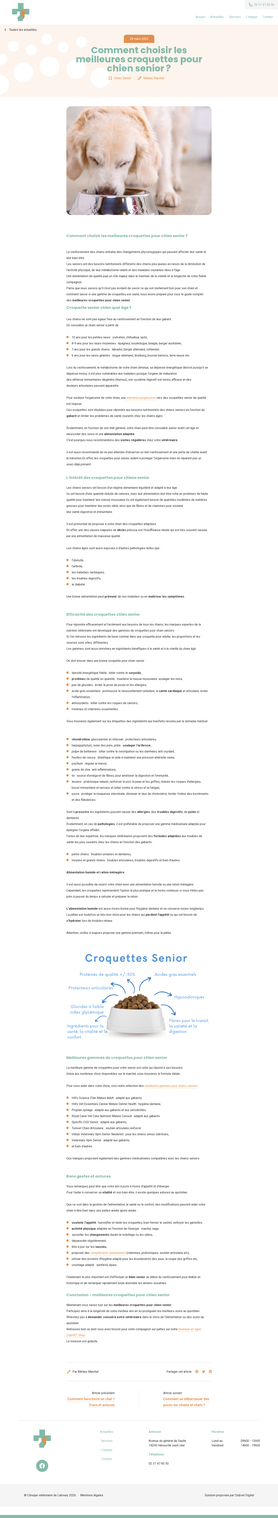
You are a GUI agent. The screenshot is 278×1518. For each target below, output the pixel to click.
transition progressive (141, 398)
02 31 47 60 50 (159, 1463)
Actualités (217, 17)
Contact (268, 17)
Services (235, 17)
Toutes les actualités (20, 30)
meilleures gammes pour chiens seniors (171, 1086)
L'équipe (251, 17)
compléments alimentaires (108, 1253)
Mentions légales (91, 1495)
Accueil (200, 17)
